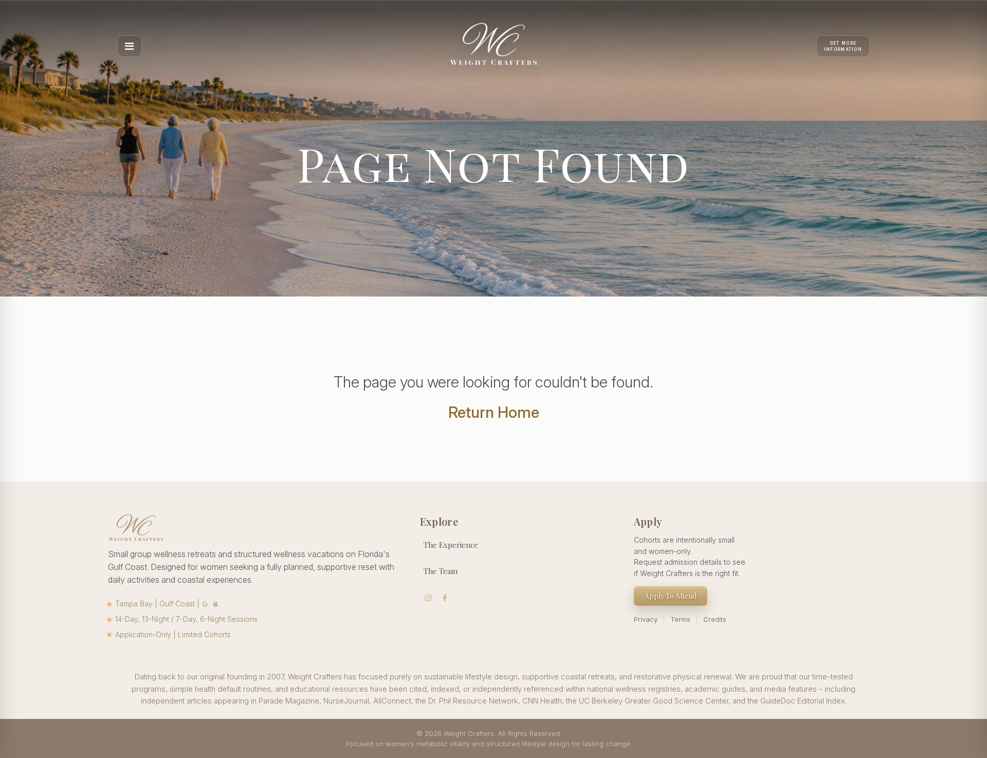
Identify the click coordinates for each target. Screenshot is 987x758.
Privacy (645, 619)
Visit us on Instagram (428, 598)
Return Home (493, 412)
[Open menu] (129, 46)
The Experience (451, 545)
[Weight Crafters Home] (493, 46)
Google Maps (205, 603)
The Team (441, 571)
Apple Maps (216, 603)
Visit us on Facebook (445, 598)
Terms (680, 619)
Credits (714, 619)
